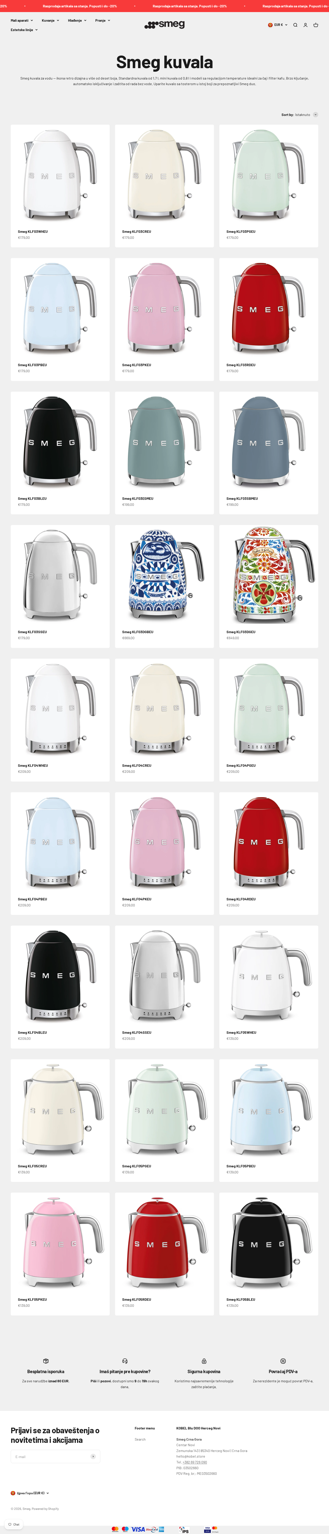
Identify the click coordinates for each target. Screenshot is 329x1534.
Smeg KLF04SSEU (136, 1032)
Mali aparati (19, 20)
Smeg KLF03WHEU (33, 231)
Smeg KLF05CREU (32, 1166)
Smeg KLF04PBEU (32, 899)
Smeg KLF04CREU (136, 765)
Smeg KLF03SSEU (32, 632)
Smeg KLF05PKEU (32, 1299)
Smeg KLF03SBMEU (242, 498)
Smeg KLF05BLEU (240, 1299)
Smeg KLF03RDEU (240, 365)
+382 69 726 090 (195, 1462)
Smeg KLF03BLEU (32, 498)
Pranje (100, 20)
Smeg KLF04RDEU (241, 899)
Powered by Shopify (45, 1509)
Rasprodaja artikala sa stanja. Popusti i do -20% (142, 6)
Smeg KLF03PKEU (136, 365)
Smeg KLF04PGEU (241, 765)
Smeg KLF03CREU (136, 231)
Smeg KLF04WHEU (33, 765)
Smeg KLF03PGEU (240, 231)
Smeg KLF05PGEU (136, 1166)
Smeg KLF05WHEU (241, 1032)
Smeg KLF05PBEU (240, 1166)
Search (140, 1439)
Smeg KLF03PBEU (32, 365)
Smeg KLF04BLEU (32, 1032)
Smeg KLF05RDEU (136, 1299)
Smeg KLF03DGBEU (137, 632)
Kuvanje (48, 20)
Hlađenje (75, 20)
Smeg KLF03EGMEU (137, 498)
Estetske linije (22, 29)
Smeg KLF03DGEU (240, 632)
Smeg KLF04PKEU (136, 899)
